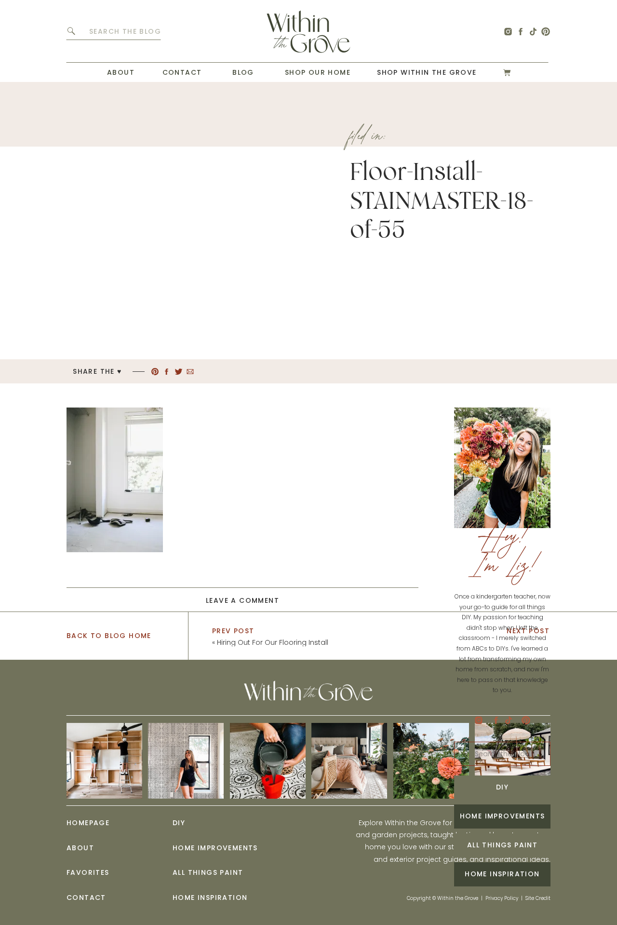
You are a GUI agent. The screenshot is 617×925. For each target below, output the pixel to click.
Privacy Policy (501, 898)
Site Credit (537, 898)
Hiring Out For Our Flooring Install (272, 642)
